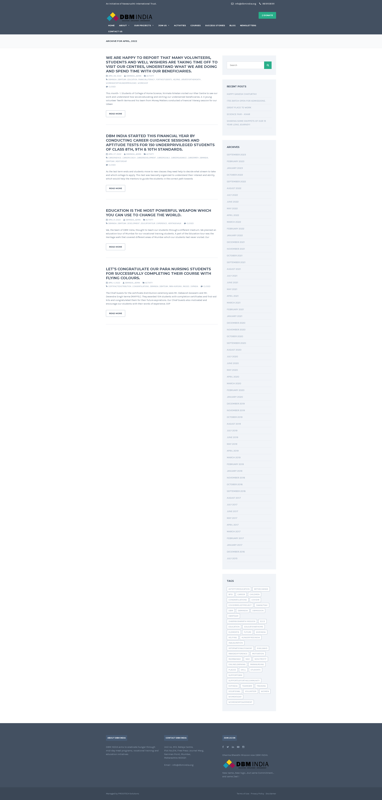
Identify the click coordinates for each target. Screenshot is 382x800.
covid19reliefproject (240, 605)
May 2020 (232, 370)
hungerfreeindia (250, 637)
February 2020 (235, 390)
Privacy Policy (257, 793)
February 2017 (235, 538)
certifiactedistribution (119, 286)
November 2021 (236, 248)
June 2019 (232, 437)
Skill (243, 670)
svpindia (194, 286)
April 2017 (233, 524)
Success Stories (215, 25)
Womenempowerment (240, 702)
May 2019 (232, 444)
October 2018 (235, 484)
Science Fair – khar (238, 114)
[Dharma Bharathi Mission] (129, 16)
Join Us (162, 25)
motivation (258, 653)
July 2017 (232, 504)
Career (241, 594)
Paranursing (257, 664)
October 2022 (235, 174)
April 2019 (233, 450)
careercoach (129, 158)
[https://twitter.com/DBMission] (228, 747)
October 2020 (235, 336)
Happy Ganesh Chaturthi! (242, 94)
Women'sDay (235, 696)
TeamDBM (247, 686)
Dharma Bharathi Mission (241, 621)
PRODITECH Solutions (128, 793)
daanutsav (262, 605)
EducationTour (148, 223)
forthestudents (164, 79)
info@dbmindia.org (245, 3)
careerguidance (179, 158)
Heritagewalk (174, 223)
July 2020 (232, 356)
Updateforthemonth (191, 79)
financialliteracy (146, 79)
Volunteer (250, 691)
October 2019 (234, 417)
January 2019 (234, 470)
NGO (247, 659)
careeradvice (114, 158)
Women (265, 691)
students (256, 670)
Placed (232, 670)
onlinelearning (236, 664)
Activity (150, 76)
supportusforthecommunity (244, 680)
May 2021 (232, 289)
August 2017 (234, 497)
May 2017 (232, 518)
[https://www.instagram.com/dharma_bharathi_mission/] (243, 747)
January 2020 (235, 396)
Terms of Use (243, 793)
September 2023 (236, 154)
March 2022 (234, 221)
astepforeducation (238, 589)
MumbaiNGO (234, 659)
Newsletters (248, 25)
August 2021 (234, 269)
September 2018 (236, 491)
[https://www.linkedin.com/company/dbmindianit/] (233, 747)
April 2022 (233, 215)
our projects (142, 25)
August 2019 (234, 423)
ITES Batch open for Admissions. (246, 100)
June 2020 (233, 363)
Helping (176, 79)
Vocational (234, 691)
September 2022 (236, 181)
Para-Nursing (175, 286)
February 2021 (235, 309)
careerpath (193, 158)
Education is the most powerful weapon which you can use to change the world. (158, 212)
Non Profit (260, 659)
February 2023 (235, 161)
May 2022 (232, 208)
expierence (162, 223)
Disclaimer (271, 793)
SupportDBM (235, 675)
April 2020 (233, 376)
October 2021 (234, 255)
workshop (143, 83)
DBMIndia (112, 79)
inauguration (235, 643)
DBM (230, 610)
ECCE (262, 621)
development (133, 223)
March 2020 (234, 383)
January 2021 (234, 316)
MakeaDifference (237, 653)
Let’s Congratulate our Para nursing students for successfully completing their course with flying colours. (158, 273)
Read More (115, 113)
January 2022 (235, 235)
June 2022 (233, 201)
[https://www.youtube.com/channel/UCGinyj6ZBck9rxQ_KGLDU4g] (238, 747)
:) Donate (267, 15)
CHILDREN (254, 594)
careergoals (163, 158)
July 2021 (232, 275)
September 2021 (236, 262)
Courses (195, 25)
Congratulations (140, 286)
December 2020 (236, 322)
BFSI (230, 594)
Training (261, 686)
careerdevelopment (146, 158)
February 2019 (235, 464)
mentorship (121, 161)
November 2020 (236, 329)
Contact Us (115, 31)
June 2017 (232, 511)
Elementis (233, 632)
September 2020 (236, 343)
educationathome (253, 626)
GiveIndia (261, 632)
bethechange (261, 589)
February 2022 (235, 228)
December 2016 (236, 551)
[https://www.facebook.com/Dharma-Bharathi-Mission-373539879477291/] (223, 747)
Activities (180, 25)
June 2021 (232, 282)
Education (132, 79)
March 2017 (234, 531)
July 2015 (232, 558)
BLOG (232, 25)
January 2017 (234, 545)
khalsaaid (262, 648)
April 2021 (233, 295)
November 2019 (236, 410)
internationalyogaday (240, 648)
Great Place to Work (239, 107)
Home (111, 25)
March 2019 (234, 457)
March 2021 (234, 302)
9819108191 (268, 3)
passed (186, 286)
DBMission (258, 610)
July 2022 (232, 195)
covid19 (255, 600)
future (247, 632)
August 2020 (234, 349)
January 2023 (235, 168)
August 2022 (234, 188)
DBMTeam (122, 79)
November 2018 (236, 477)
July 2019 (232, 430)
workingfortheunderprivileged (121, 83)
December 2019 (236, 403)
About (123, 25)
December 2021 (236, 242)
